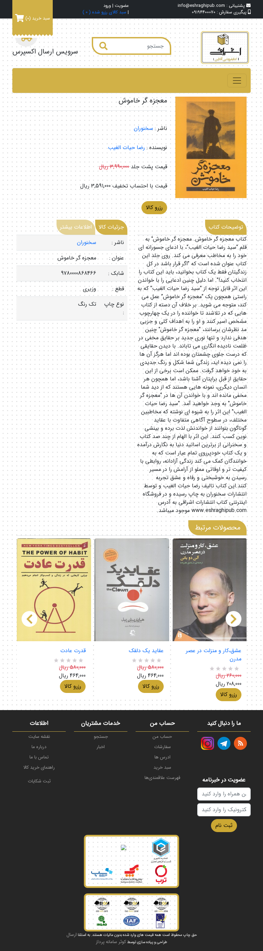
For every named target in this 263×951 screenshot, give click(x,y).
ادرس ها (162, 757)
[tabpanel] (71, 277)
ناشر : (161, 128)
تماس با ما (39, 757)
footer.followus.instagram (207, 743)
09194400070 (203, 12)
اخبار (101, 747)
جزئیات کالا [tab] (111, 227)
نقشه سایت (39, 736)
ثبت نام (224, 825)
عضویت (122, 6)
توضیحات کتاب (226, 227)
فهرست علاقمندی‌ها (162, 777)
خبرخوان (240, 743)
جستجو (101, 736)
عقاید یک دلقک (146, 651)
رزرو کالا (154, 207)
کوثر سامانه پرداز (111, 942)
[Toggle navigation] (237, 80)
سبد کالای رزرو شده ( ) (104, 12)
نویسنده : (157, 148)
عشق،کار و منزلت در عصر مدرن (213, 655)
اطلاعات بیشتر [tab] (76, 227)
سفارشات (162, 747)
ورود (107, 6)
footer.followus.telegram (223, 743)
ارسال (71, 934)
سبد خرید (162, 767)
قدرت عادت (73, 651)
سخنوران (143, 128)
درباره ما (39, 747)
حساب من (162, 736)
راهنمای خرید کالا (39, 767)
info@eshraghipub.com (201, 5)
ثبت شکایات (39, 781)
